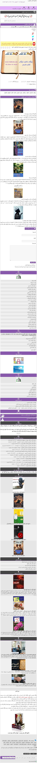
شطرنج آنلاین (33, 389)
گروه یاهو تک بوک (32, 394)
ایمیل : (34, 238)
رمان (21, 92)
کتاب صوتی (21, 740)
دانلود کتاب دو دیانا (32, 177)
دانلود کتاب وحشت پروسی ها (30, 113)
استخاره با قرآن (32, 390)
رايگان (24, 92)
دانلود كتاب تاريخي (32, 285)
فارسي (18, 92)
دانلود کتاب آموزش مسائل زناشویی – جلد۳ (27, 447)
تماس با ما (24, 8)
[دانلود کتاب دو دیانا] (18, 176)
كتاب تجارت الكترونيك (31, 296)
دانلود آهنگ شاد (32, 345)
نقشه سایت (26, 753)
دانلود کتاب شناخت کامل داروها (29, 456)
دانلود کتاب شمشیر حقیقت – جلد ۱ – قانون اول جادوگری (20, 408)
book (32, 742)
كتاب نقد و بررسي (32, 315)
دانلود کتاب (33, 8)
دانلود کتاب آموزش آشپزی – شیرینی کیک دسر (26, 453)
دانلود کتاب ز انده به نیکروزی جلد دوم (29, 199)
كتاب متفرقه (33, 301)
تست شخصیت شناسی (31, 396)
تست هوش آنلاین (32, 392)
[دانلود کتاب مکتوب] (33, 34)
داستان (31, 92)
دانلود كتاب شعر (32, 305)
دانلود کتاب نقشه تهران (31, 465)
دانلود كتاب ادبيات (32, 307)
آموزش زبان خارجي (32, 300)
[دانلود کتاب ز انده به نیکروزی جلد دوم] (18, 197)
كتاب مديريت (33, 319)
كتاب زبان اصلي (32, 321)
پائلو (35, 92)
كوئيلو (9, 92)
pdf (10, 742)
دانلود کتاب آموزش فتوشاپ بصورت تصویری (26, 442)
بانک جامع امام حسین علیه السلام (29, 562)
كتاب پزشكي (33, 284)
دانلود (28, 92)
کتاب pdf (29, 744)
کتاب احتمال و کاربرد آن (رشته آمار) (23, 404)
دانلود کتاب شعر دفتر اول (30, 565)
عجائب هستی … (29, 402)
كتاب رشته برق (33, 328)
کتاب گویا (26, 740)
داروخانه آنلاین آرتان (31, 344)
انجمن (34, 385)
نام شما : (34, 232)
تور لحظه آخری (33, 347)
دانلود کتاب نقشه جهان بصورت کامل (28, 464)
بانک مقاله (34, 387)
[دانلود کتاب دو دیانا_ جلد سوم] (18, 133)
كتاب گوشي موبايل (32, 324)
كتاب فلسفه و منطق (32, 326)
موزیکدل (34, 337)
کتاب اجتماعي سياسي (31, 287)
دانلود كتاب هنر (32, 310)
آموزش (23, 742)
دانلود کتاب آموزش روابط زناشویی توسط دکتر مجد (25, 451)
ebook (7, 742)
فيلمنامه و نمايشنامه (32, 317)
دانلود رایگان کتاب (23, 744)
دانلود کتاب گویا (14, 740)
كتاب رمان (34, 280)
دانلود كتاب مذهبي (32, 303)
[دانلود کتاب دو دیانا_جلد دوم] (18, 155)
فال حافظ (34, 383)
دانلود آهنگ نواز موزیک (31, 338)
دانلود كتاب (26, 733)
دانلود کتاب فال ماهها (31, 563)
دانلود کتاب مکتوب (28, 24)
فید (33, 753)
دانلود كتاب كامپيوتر (32, 298)
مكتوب (5, 92)
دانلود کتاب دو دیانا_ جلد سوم (30, 135)
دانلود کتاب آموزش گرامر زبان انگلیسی (27, 455)
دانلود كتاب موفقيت (32, 294)
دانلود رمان (33, 349)
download (28, 742)
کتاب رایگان (18, 742)
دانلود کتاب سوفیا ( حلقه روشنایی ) (29, 220)
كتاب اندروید (33, 282)
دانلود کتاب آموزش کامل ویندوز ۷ (29, 460)
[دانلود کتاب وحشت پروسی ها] (18, 112)
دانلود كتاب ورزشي (32, 308)
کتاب (5, 744)
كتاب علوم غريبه (32, 291)
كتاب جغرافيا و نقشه (31, 312)
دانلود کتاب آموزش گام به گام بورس (28, 443)
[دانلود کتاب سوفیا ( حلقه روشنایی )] (18, 219)
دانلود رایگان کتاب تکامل (30, 569)
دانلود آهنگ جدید (32, 340)
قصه (15, 92)
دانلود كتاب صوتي (32, 322)
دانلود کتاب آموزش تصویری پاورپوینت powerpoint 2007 (20, 445)
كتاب (12, 92)
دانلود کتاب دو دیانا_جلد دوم (30, 156)
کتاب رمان (34, 342)
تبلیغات (28, 8)
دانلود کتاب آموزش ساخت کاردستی (28, 449)
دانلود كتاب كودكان (32, 289)
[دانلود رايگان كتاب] (18, 279)
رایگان (9, 740)
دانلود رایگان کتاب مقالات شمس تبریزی (24, 406)
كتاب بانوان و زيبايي (32, 314)
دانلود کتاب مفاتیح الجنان (31, 458)
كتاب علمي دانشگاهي (31, 292)
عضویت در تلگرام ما (17, 8)
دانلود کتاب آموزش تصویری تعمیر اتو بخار (27, 567)
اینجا (19, 704)
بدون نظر (13, 26)
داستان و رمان (27, 26)
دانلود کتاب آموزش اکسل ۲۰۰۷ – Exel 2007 (23, 462)
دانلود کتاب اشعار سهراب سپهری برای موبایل (26, 440)
